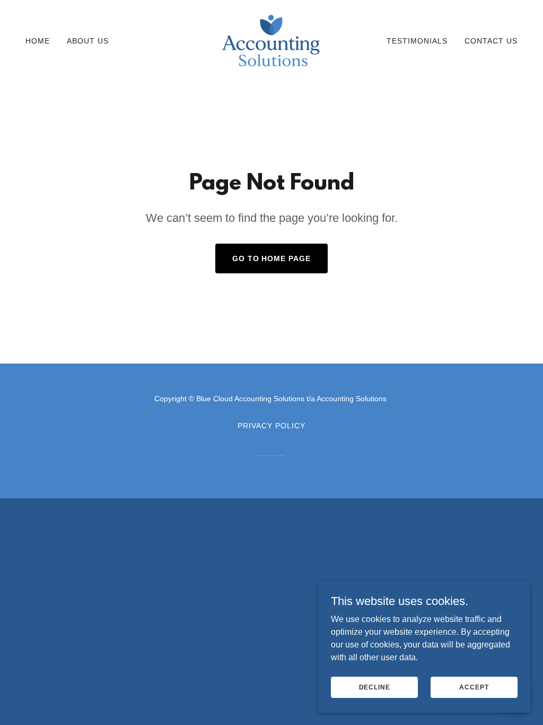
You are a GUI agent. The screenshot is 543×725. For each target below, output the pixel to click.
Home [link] (37, 41)
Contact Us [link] (491, 41)
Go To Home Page (271, 258)
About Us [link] (88, 41)
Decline (374, 687)
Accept (473, 687)
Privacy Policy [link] (271, 425)
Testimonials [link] (417, 41)
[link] (271, 40)
